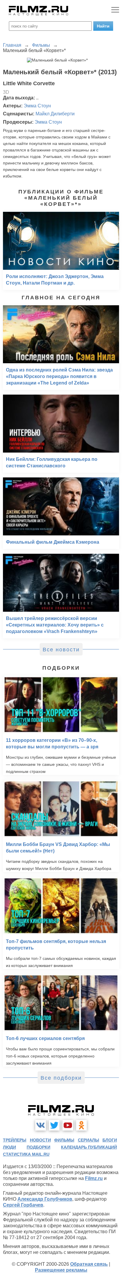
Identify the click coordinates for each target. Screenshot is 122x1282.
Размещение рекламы (61, 1270)
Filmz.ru (94, 1178)
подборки (38, 1147)
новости (40, 1140)
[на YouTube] (67, 1125)
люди (9, 1147)
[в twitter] (54, 1125)
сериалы (88, 1140)
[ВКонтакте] (40, 1125)
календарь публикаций (89, 1147)
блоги (109, 1140)
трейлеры (14, 1140)
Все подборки (61, 1078)
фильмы (64, 1140)
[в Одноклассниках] (81, 1125)
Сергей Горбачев (23, 1204)
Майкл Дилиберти (55, 113)
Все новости (61, 650)
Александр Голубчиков (44, 1199)
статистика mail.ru (26, 1154)
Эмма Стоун (37, 105)
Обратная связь (89, 1264)
